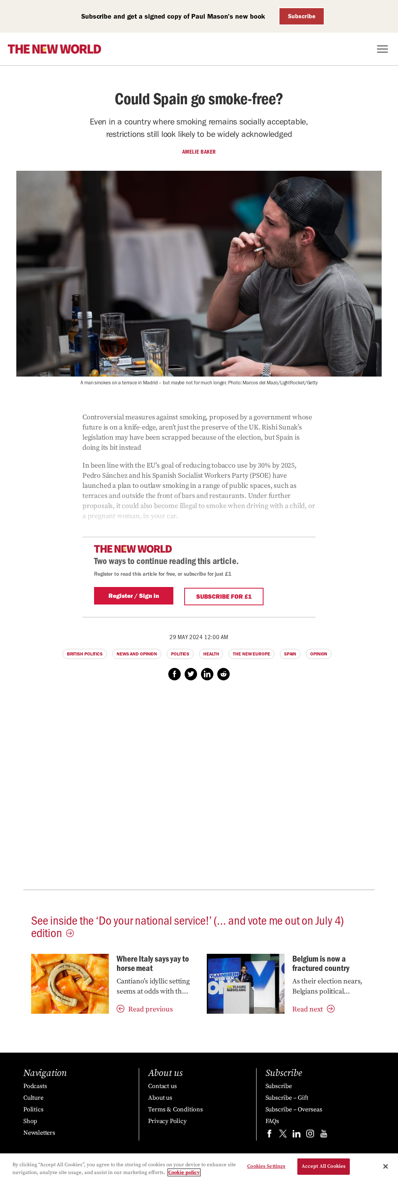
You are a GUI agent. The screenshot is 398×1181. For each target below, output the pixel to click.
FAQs (272, 1121)
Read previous (150, 1009)
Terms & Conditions (175, 1109)
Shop (30, 1121)
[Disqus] (199, 789)
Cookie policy (184, 1172)
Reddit (223, 674)
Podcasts (35, 1086)
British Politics (85, 654)
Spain (290, 654)
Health (211, 654)
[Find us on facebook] (269, 1135)
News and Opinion (137, 654)
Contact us (162, 1086)
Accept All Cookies (324, 1166)
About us (160, 1098)
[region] (199, 1167)
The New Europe (251, 654)
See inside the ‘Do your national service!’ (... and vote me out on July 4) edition (187, 925)
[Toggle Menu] (382, 49)
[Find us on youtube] (324, 1135)
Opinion (318, 654)
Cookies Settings (266, 1166)
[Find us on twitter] (283, 1135)
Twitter (191, 674)
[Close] (385, 1166)
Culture (33, 1098)
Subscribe (302, 16)
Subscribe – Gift (286, 1098)
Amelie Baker (199, 151)
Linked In (207, 674)
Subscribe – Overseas (293, 1109)
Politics (180, 654)
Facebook (174, 674)
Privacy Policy (167, 1121)
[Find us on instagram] (310, 1135)
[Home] (54, 49)
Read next (307, 1009)
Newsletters (39, 1133)
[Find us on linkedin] (296, 1135)
